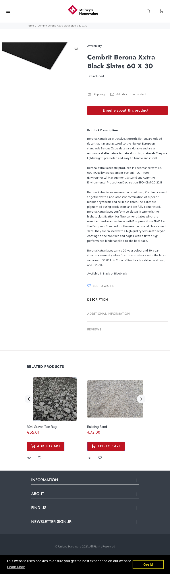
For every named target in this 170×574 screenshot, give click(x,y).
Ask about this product (131, 94)
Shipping (99, 94)
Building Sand (97, 427)
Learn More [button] (16, 567)
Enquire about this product (126, 111)
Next (141, 399)
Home (30, 26)
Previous (29, 399)
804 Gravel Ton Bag (42, 427)
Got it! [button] (148, 564)
